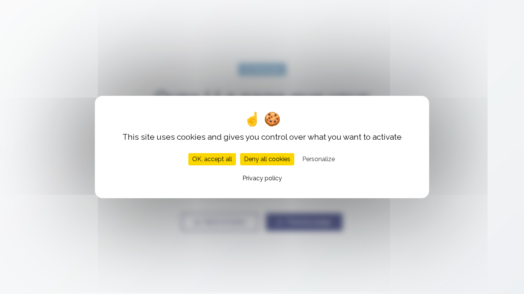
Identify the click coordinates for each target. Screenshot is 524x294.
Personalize (318, 159)
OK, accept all (212, 159)
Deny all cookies (267, 159)
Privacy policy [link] (262, 178)
